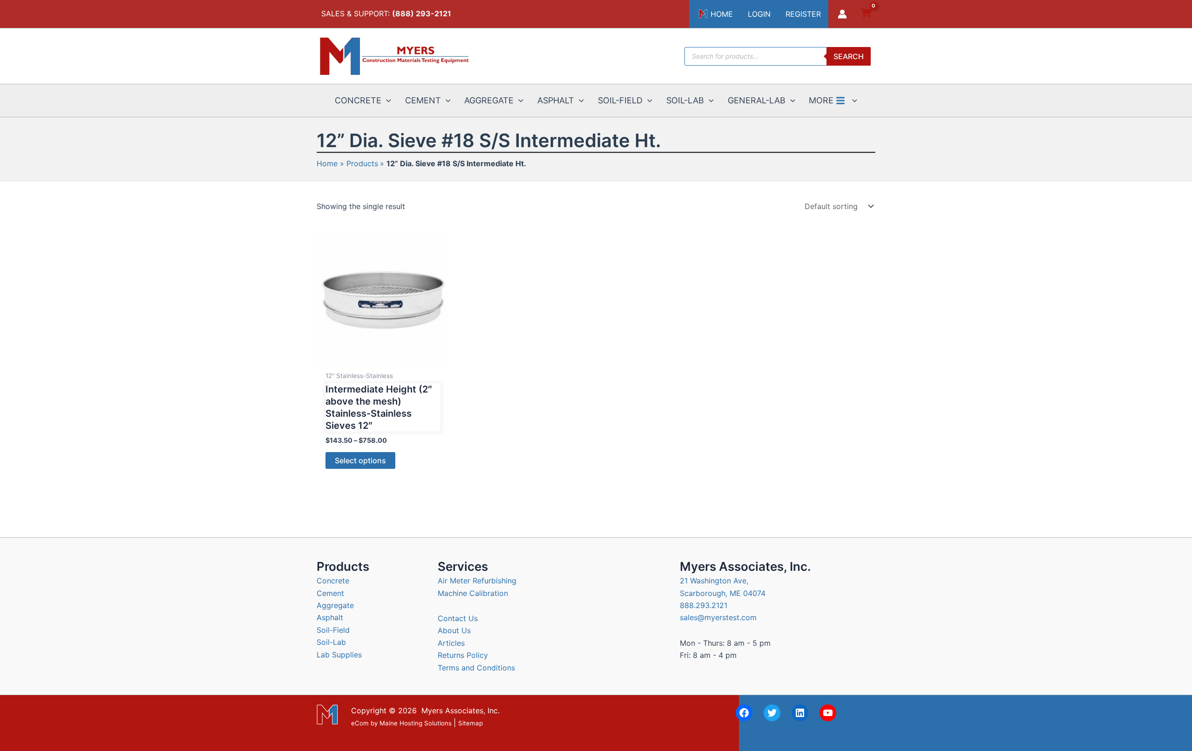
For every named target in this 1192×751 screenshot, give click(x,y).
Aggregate (335, 605)
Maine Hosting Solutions (415, 723)
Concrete (333, 580)
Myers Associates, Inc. (460, 710)
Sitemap (470, 723)
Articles (451, 643)
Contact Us (458, 618)
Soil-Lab (331, 642)
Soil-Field (333, 630)
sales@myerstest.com (718, 617)
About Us (454, 630)
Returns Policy (463, 655)
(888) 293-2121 (421, 13)
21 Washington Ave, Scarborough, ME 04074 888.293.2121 (722, 593)
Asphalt (330, 617)
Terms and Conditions (476, 667)
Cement (330, 593)
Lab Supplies (339, 654)
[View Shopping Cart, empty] (865, 14)
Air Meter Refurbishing (477, 580)
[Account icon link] (842, 14)
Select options (360, 460)
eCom (360, 723)
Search (848, 56)
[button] (386, 101)
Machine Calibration (473, 593)
